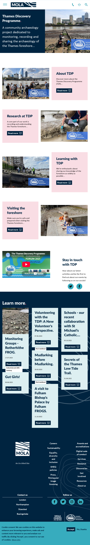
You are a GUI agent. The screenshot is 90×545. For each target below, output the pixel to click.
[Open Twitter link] (71, 286)
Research (81, 463)
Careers (53, 443)
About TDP (64, 73)
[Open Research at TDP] (64, 126)
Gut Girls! (12, 377)
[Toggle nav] (6, 4)
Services (82, 459)
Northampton (22, 504)
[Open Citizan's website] (58, 518)
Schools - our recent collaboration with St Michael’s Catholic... (74, 324)
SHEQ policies (53, 468)
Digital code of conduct (81, 453)
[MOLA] (23, 4)
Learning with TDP (66, 161)
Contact (72, 4)
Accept (71, 529)
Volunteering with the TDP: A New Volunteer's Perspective (45, 321)
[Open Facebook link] (79, 286)
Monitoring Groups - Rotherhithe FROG (14, 345)
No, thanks (82, 529)
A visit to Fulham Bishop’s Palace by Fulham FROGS (42, 400)
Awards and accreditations (82, 445)
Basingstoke (22, 514)
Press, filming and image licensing (53, 479)
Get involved (82, 475)
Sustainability (53, 448)
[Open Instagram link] (72, 502)
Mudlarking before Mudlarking (44, 360)
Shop (79, 4)
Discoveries (81, 468)
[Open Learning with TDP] (25, 172)
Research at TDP (19, 116)
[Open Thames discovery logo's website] (74, 518)
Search (86, 4)
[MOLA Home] (22, 452)
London (22, 500)
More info (16, 540)
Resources (82, 481)
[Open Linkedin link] (80, 502)
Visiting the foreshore (16, 211)
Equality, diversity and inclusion (53, 457)
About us (82, 485)
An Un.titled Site (22, 463)
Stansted (22, 509)
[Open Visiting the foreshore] (64, 220)
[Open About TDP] (25, 83)
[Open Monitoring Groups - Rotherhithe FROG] (15, 321)
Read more (62, 90)
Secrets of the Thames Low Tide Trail (73, 366)
